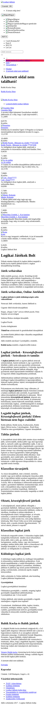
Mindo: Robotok (7, 197)
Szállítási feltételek (13, 686)
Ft (9, 45)
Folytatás (4, 665)
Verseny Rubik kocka (9, 652)
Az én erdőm (6, 162)
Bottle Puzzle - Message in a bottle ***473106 (18, 145)
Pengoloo (4, 128)
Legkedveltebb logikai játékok (17, 104)
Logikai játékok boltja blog (16, 690)
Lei (8, 47)
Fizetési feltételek (12, 694)
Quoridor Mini (6, 110)
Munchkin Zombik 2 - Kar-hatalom (14, 217)
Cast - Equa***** (8, 180)
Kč (13, 41)
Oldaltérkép (10, 688)
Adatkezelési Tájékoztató (15, 699)
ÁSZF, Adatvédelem (13, 683)
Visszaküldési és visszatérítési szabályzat (21, 692)
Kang (3, 234)
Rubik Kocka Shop (8, 91)
